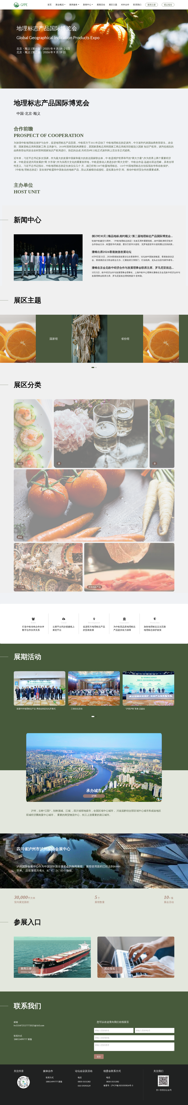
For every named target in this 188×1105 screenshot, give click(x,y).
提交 (99, 1056)
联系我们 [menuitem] (137, 4)
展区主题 (113, 4)
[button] (93, 367)
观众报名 (112, 970)
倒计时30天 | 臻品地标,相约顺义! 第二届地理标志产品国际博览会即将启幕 (133, 236)
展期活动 (101, 4)
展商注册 (28, 970)
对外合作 (125, 4)
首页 (49, 4)
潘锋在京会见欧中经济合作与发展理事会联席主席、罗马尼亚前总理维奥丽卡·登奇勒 (133, 267)
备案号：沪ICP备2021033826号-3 (118, 1085)
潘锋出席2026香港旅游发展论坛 (111, 251)
